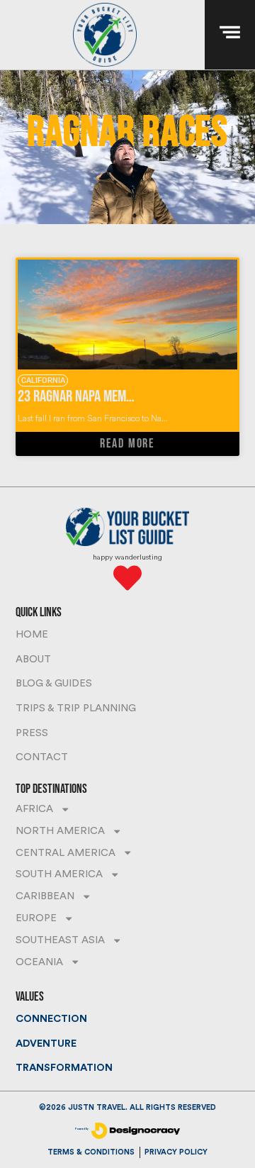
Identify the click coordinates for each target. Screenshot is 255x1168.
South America (59, 874)
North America (60, 830)
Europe (36, 918)
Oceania (39, 962)
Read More (127, 443)
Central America (65, 852)
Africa (34, 808)
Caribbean (45, 896)
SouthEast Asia (60, 940)
